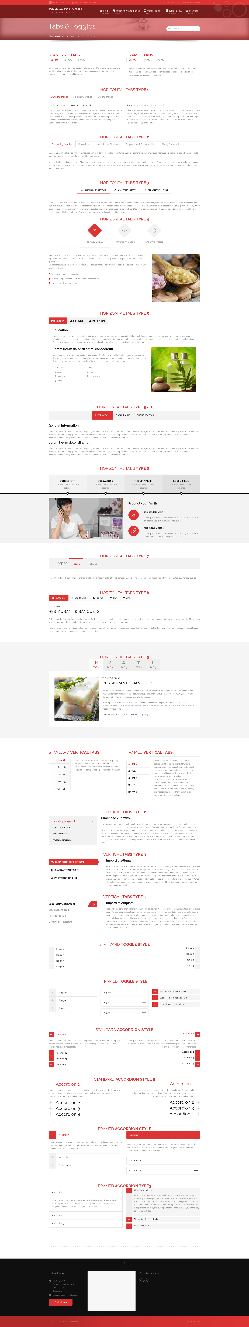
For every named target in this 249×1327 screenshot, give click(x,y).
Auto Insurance (59, 96)
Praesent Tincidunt (62, 840)
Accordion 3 (61, 1059)
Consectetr (67, 481)
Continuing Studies (62, 144)
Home (63, 36)
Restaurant (60, 598)
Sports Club (80, 598)
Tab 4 (139, 667)
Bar (115, 598)
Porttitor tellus (60, 833)
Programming (95, 242)
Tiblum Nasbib (143, 481)
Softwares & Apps (124, 242)
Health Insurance (82, 96)
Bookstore (84, 144)
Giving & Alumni (170, 144)
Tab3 (82, 60)
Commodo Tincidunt (60, 921)
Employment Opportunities (140, 144)
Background (76, 320)
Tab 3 (124, 667)
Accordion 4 (61, 1064)
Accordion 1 (61, 1034)
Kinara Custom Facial (143, 1190)
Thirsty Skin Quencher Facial (146, 1219)
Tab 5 (153, 667)
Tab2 (70, 60)
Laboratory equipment (64, 821)
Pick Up (99, 598)
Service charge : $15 (139, 715)
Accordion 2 (61, 1053)
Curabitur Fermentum (69, 862)
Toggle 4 (60, 966)
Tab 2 (92, 563)
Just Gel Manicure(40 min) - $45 (173, 998)
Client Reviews (97, 320)
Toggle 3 (60, 961)
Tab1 (57, 60)
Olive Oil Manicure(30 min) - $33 (173, 1004)
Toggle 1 (60, 949)
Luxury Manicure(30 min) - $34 (173, 991)
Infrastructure (154, 242)
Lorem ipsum (181, 481)
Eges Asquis (105, 481)
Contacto (196, 1321)
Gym (128, 598)
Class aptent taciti (61, 827)
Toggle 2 (60, 955)
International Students (108, 144)
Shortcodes (74, 36)
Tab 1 (76, 563)
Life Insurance (105, 96)
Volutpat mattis (127, 190)
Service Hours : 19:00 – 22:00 (114, 715)
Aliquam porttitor (95, 190)
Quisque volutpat (158, 190)
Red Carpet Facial (141, 1226)
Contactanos (60, 1302)
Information (57, 320)
